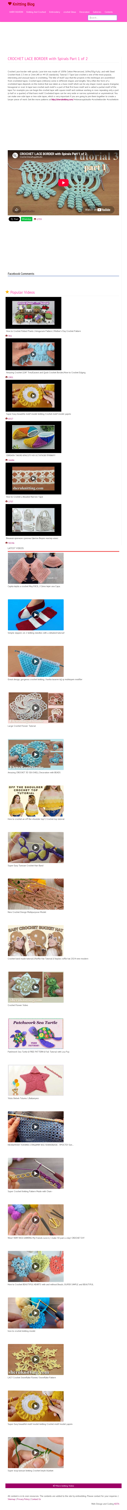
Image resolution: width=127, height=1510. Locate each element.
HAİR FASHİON (16, 12)
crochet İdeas (70, 12)
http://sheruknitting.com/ (62, 99)
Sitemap (11, 1499)
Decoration (84, 12)
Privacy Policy (23, 1499)
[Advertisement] (63, 33)
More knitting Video (64, 1485)
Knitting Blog (23, 4)
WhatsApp (26, 219)
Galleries (97, 12)
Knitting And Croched (36, 12)
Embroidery (54, 12)
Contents (109, 12)
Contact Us (36, 1499)
